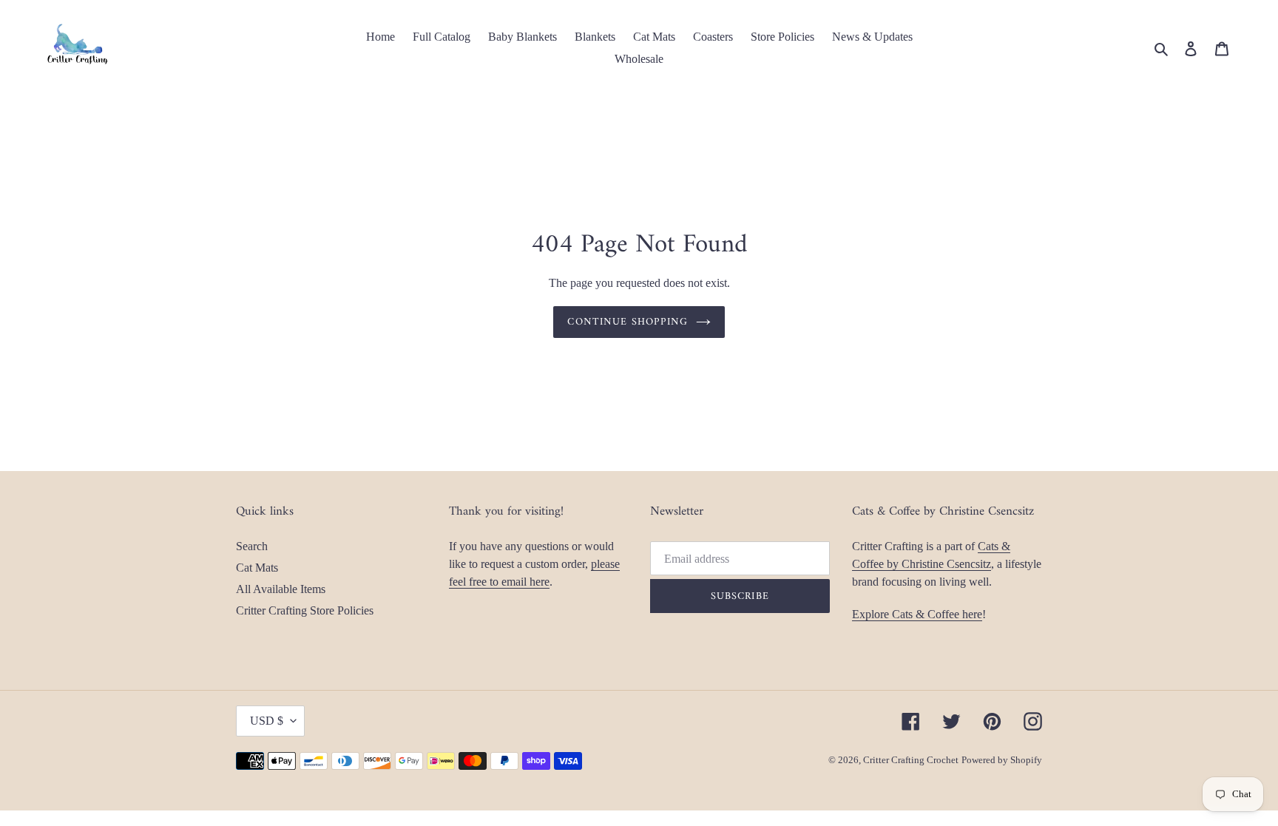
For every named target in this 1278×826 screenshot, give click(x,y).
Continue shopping (627, 322)
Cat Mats (257, 567)
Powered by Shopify (1001, 759)
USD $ (266, 720)
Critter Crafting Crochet (910, 759)
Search (252, 546)
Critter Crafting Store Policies (304, 610)
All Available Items (280, 589)
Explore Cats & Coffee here (917, 614)
